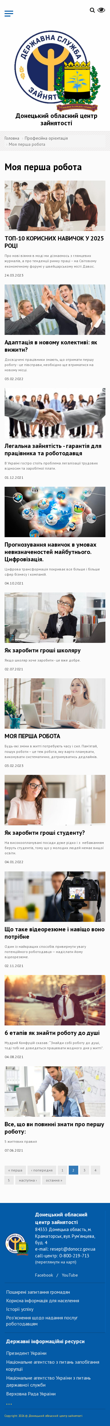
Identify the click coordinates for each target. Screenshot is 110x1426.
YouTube (70, 1275)
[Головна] (56, 70)
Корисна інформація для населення (42, 1300)
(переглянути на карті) (55, 1262)
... (9, 1401)
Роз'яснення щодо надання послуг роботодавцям (42, 1320)
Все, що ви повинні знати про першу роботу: (54, 1127)
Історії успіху (19, 1309)
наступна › (28, 1180)
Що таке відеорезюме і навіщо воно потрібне (55, 933)
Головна (12, 138)
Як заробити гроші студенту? (45, 832)
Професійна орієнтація (46, 138)
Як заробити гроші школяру (43, 650)
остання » (54, 1180)
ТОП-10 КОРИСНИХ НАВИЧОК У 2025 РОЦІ (54, 242)
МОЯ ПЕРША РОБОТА (32, 736)
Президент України (26, 1353)
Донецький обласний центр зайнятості (56, 119)
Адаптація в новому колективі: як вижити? (51, 346)
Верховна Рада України (31, 1394)
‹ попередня (42, 1170)
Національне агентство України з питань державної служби (48, 1381)
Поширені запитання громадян (38, 1292)
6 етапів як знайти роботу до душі (52, 1032)
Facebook (44, 1275)
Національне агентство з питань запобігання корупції (52, 1365)
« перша (15, 1170)
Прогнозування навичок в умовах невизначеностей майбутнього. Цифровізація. (51, 552)
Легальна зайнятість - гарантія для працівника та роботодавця (53, 449)
